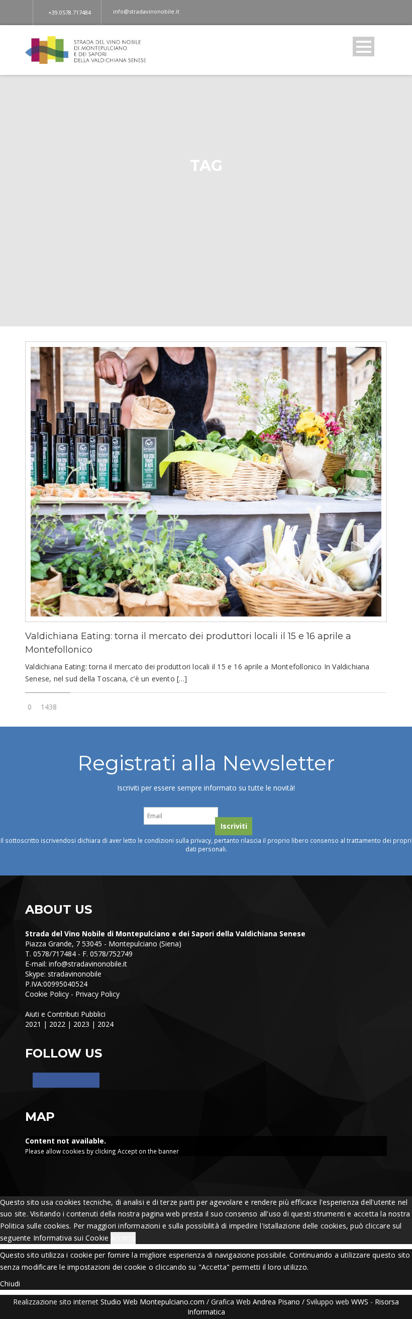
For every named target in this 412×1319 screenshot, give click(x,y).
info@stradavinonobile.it (88, 964)
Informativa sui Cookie (71, 1238)
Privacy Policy (97, 994)
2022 (57, 1024)
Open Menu (363, 46)
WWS (359, 1301)
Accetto (123, 1238)
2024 (105, 1024)
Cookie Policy (47, 994)
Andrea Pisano (276, 1301)
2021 (33, 1024)
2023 (81, 1024)
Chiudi (10, 1283)
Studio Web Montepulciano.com (152, 1301)
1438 (49, 707)
